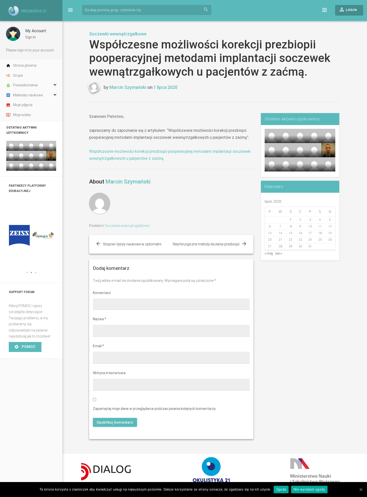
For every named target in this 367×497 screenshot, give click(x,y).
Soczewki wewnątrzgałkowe (118, 33)
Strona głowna (21, 65)
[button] (27, 272)
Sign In (30, 37)
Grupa (14, 75)
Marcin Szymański (127, 87)
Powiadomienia (32, 85)
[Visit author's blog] (95, 87)
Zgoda (281, 489)
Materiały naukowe (32, 95)
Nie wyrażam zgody (309, 489)
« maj (269, 253)
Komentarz (102, 293)
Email (98, 346)
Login (348, 9)
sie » (278, 253)
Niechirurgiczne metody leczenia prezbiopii (206, 244)
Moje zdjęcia (19, 105)
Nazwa (99, 319)
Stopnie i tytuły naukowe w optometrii (132, 244)
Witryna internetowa (109, 373)
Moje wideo (18, 115)
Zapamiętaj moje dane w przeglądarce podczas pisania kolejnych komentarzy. (154, 409)
